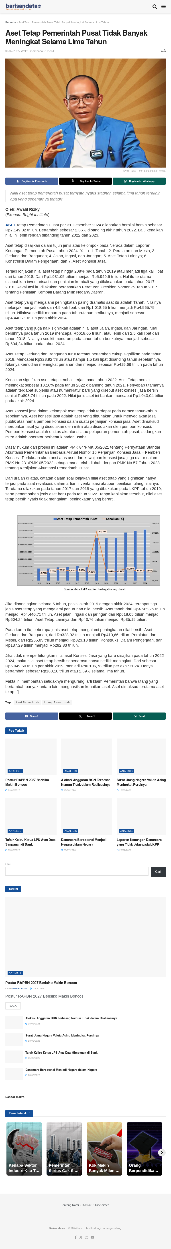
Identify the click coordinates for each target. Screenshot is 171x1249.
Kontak (87, 1205)
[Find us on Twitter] (81, 1237)
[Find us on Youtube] (92, 1237)
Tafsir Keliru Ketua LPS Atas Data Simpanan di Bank (30, 842)
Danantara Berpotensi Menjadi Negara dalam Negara (83, 842)
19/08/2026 (13, 790)
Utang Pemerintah (57, 702)
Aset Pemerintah (27, 702)
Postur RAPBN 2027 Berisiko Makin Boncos (27, 782)
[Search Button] (155, 6)
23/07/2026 (69, 850)
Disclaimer (102, 1205)
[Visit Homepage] (23, 6)
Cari (8, 864)
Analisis (15, 771)
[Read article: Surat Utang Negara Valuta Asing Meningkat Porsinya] (142, 757)
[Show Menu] (163, 6)
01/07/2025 (12, 51)
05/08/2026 (13, 850)
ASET (10, 225)
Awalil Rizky (20, 988)
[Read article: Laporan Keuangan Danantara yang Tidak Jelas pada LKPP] (142, 816)
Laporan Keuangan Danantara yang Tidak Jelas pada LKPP (139, 842)
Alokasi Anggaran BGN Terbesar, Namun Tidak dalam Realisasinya (85, 782)
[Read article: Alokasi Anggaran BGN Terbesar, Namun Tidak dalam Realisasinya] (86, 757)
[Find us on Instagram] (86, 1237)
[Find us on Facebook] (76, 1237)
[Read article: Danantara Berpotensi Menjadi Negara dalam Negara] (86, 816)
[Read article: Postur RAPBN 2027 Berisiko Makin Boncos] (31, 757)
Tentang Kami (70, 1205)
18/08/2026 (69, 790)
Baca (15, 1005)
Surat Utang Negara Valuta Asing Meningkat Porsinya (141, 782)
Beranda (10, 22)
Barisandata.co (58, 1228)
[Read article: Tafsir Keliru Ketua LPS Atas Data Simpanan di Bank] (31, 816)
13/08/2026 (125, 790)
